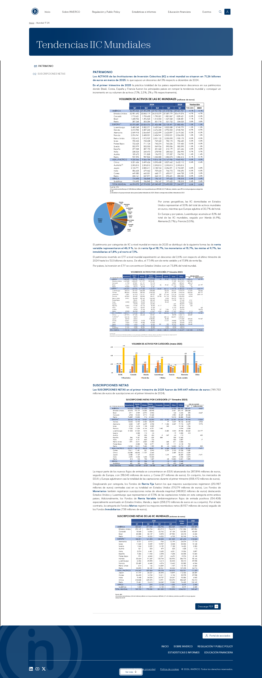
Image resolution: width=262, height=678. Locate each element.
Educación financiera (179, 12)
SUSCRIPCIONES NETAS (51, 73)
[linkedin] (31, 668)
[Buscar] (220, 12)
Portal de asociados (219, 635)
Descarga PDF (205, 606)
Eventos (206, 12)
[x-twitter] (44, 668)
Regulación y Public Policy (106, 12)
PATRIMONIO (45, 65)
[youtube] (37, 668)
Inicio (47, 12)
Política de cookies (169, 669)
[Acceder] (227, 12)
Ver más (129, 672)
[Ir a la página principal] (35, 10)
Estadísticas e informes (144, 12)
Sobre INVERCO (71, 12)
